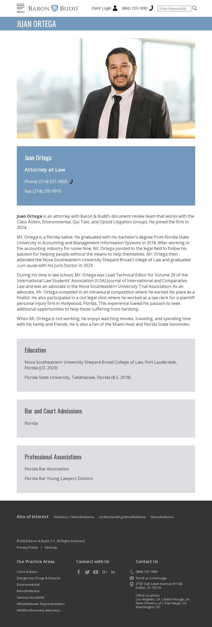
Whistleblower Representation (41, 603)
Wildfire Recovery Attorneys (38, 610)
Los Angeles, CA (148, 599)
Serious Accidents (31, 597)
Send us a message (151, 578)
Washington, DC (148, 607)
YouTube (96, 572)
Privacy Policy (27, 547)
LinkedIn (113, 572)
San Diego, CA (175, 603)
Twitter (87, 572)
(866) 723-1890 (134, 8)
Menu (21, 12)
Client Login (101, 8)
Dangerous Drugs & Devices (39, 578)
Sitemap (50, 547)
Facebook (79, 572)
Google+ (104, 572)
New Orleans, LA (148, 603)
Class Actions (27, 571)
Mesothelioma (28, 591)
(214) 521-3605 (53, 181)
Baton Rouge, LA (176, 599)
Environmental (28, 584)
